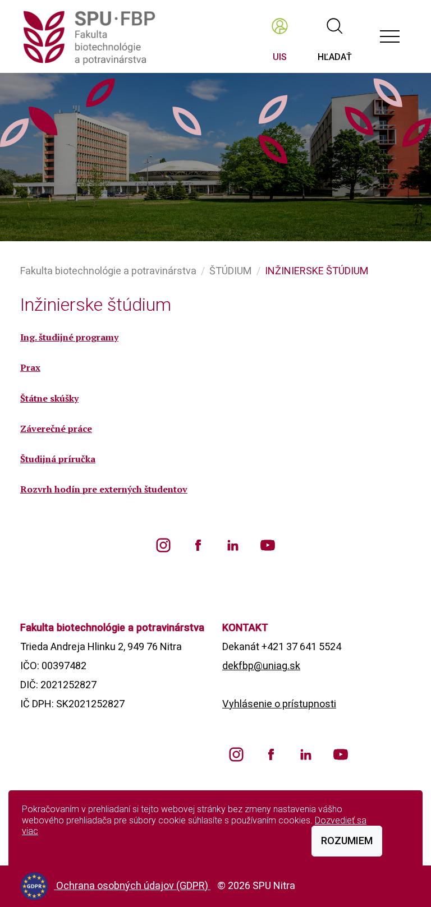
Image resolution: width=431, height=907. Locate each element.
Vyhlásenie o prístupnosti (279, 704)
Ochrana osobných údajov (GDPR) (133, 885)
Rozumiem (347, 840)
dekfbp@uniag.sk (261, 665)
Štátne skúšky (49, 398)
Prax (30, 367)
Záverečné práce (56, 428)
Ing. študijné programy (69, 337)
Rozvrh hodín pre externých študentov (103, 489)
